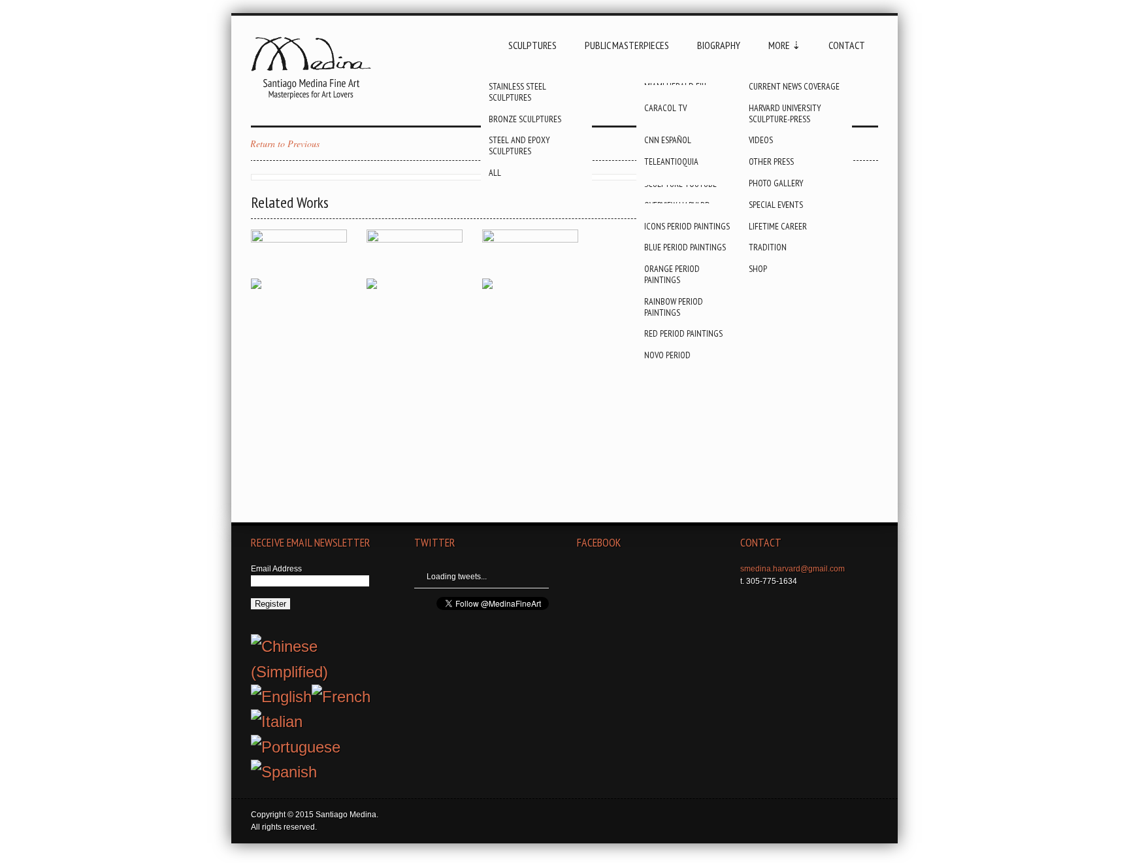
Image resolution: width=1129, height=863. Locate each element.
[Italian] (277, 721)
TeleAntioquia (671, 161)
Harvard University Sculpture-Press (785, 113)
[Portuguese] (295, 746)
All (495, 172)
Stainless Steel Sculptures (517, 91)
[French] (341, 696)
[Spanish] (284, 771)
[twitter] (778, 608)
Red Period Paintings (683, 333)
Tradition (768, 247)
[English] (281, 696)
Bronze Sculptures (525, 119)
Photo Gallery (776, 183)
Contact (846, 45)
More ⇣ (784, 45)
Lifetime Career (778, 226)
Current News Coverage (794, 86)
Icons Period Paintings (687, 226)
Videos (761, 140)
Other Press (771, 161)
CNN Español (667, 140)
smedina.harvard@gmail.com (792, 568)
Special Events (776, 205)
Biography (718, 45)
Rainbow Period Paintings (673, 307)
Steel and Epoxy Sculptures (519, 145)
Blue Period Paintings (685, 247)
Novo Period (667, 355)
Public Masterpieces (627, 45)
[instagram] (805, 608)
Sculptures (532, 45)
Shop (758, 269)
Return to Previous (284, 143)
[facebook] (750, 608)
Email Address (276, 568)
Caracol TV (665, 108)
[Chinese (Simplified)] (320, 646)
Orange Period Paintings (672, 274)
